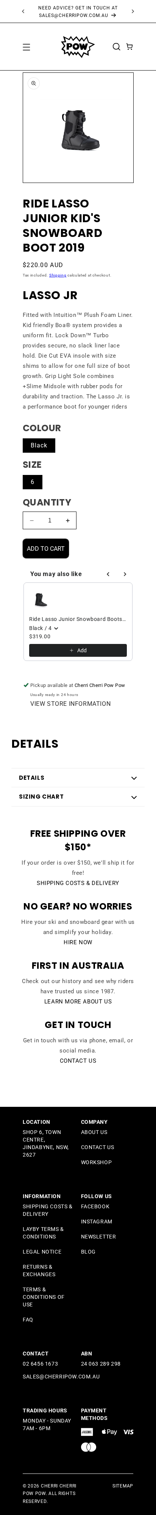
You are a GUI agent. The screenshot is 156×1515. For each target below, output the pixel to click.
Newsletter (98, 1237)
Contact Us (78, 1060)
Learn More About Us (78, 1001)
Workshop (96, 1162)
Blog (88, 1252)
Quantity (47, 502)
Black (39, 445)
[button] (26, 46)
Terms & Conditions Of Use (44, 1297)
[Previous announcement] (23, 11)
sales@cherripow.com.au (61, 1377)
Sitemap (122, 1486)
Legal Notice (42, 1252)
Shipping (58, 275)
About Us (94, 1132)
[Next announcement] (133, 11)
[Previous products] (108, 574)
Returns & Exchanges (39, 1270)
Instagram (96, 1221)
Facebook (95, 1206)
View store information (70, 703)
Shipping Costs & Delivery (78, 883)
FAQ (28, 1320)
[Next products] (125, 574)
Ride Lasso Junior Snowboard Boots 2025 (78, 619)
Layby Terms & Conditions (43, 1233)
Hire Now (78, 942)
